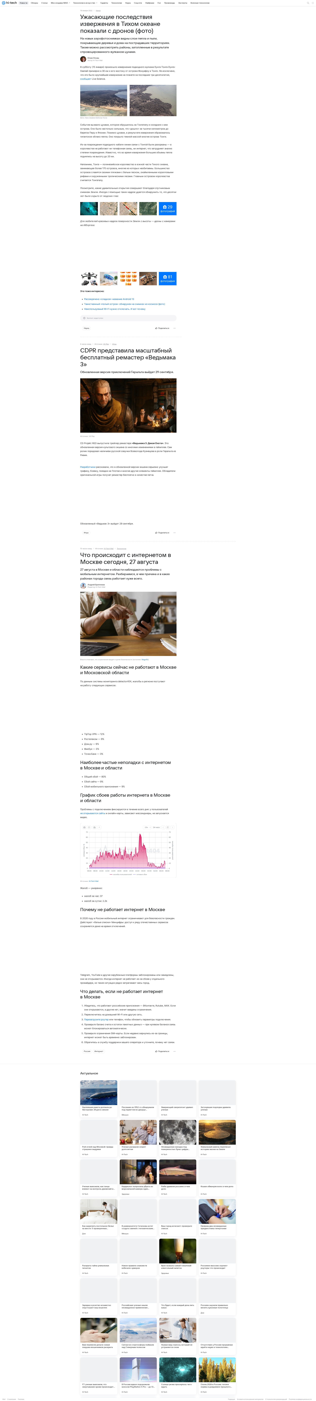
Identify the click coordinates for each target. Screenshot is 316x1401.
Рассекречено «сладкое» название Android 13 (109, 299)
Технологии (121, 549)
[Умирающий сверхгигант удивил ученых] (177, 1098)
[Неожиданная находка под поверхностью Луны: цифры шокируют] (177, 1138)
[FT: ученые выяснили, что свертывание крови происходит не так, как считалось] (98, 1376)
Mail (3, 1399)
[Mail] (3, 3)
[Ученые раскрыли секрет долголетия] (138, 1138)
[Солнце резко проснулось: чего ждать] (177, 1376)
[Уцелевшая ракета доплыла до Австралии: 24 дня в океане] (98, 1098)
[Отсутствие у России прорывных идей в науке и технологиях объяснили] (217, 1336)
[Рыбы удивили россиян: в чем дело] (177, 1178)
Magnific (145, 660)
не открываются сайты (92, 813)
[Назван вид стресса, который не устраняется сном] (177, 1336)
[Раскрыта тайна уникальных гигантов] (98, 1257)
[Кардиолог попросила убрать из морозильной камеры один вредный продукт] (138, 1178)
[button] (103, 100)
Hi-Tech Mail (108, 549)
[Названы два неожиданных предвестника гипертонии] (217, 1217)
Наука (98, 11)
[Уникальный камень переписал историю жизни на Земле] (217, 1138)
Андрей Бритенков (96, 585)
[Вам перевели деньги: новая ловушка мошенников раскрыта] (98, 1336)
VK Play (106, 344)
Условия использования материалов (250, 1399)
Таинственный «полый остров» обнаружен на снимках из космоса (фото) (124, 304)
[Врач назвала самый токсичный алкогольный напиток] (177, 1257)
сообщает (85, 79)
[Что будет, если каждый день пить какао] (177, 1296)
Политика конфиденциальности (300, 1399)
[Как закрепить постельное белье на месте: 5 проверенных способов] (98, 1217)
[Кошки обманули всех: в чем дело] (217, 1178)
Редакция (231, 1399)
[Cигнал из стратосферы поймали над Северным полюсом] (138, 1336)
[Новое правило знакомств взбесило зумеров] (138, 1257)
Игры (114, 344)
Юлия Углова (93, 58)
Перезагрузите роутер (96, 1019)
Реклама (21, 1399)
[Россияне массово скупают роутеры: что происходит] (217, 1257)
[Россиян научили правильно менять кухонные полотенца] (217, 1296)
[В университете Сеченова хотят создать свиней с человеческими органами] (138, 1217)
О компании (11, 1399)
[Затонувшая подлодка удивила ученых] (217, 1098)
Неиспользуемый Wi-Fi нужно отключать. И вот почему (114, 309)
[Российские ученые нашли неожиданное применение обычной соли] (138, 1296)
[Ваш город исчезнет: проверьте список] (177, 1217)
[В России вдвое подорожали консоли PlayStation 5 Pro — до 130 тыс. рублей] (138, 1376)
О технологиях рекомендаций (276, 1399)
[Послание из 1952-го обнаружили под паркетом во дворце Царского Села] (138, 1098)
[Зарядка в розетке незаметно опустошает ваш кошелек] (98, 1296)
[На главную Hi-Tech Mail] (11, 3)
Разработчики (88, 467)
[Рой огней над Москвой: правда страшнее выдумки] (98, 1138)
